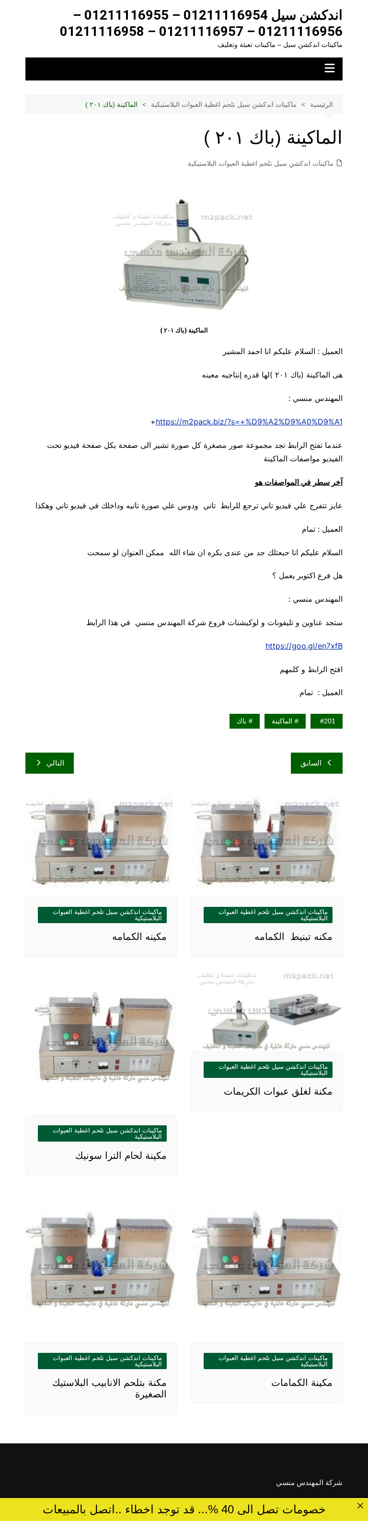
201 (329, 721)
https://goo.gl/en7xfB (304, 646)
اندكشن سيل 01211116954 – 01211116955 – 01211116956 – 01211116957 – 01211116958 (201, 23)
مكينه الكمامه (139, 936)
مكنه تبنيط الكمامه (293, 936)
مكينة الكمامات (302, 1382)
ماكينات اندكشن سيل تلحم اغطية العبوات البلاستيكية (261, 163)
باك (241, 721)
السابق (311, 763)
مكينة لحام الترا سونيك (121, 1155)
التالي (55, 763)
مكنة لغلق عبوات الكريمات (278, 1091)
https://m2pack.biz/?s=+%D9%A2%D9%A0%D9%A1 (249, 421)
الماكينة (282, 721)
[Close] (360, 1506)
